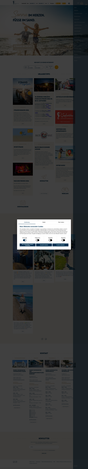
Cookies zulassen (60, 244)
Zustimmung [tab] (27, 222)
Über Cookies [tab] (61, 222)
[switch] (37, 240)
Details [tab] (44, 222)
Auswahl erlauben (44, 244)
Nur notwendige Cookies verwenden (27, 245)
